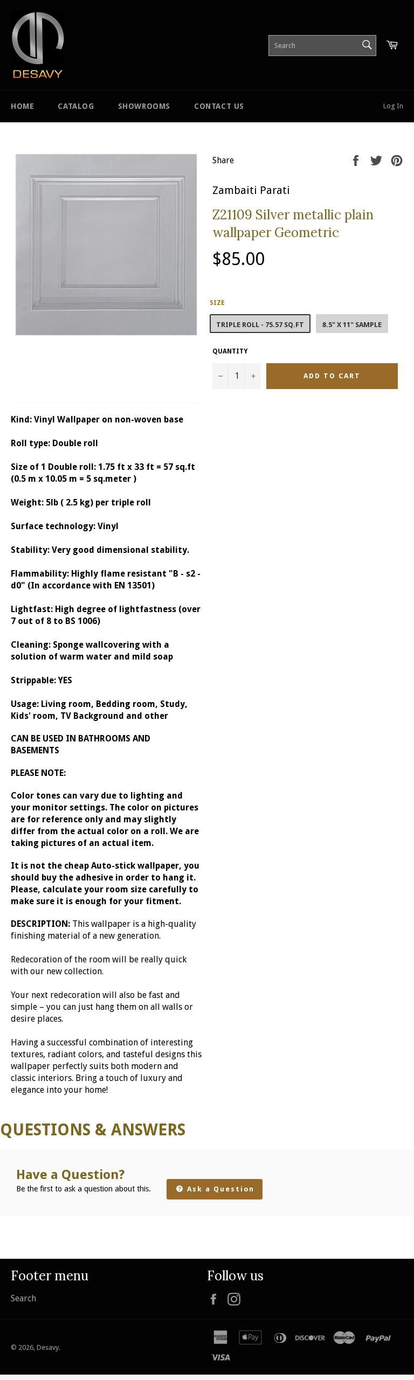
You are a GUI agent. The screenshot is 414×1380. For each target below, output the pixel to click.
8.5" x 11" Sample (352, 325)
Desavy (48, 1347)
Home (22, 106)
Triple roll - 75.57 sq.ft (260, 325)
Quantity (229, 351)
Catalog (76, 106)
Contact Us (219, 106)
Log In (393, 106)
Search (23, 1298)
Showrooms (144, 106)
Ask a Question (219, 1189)
